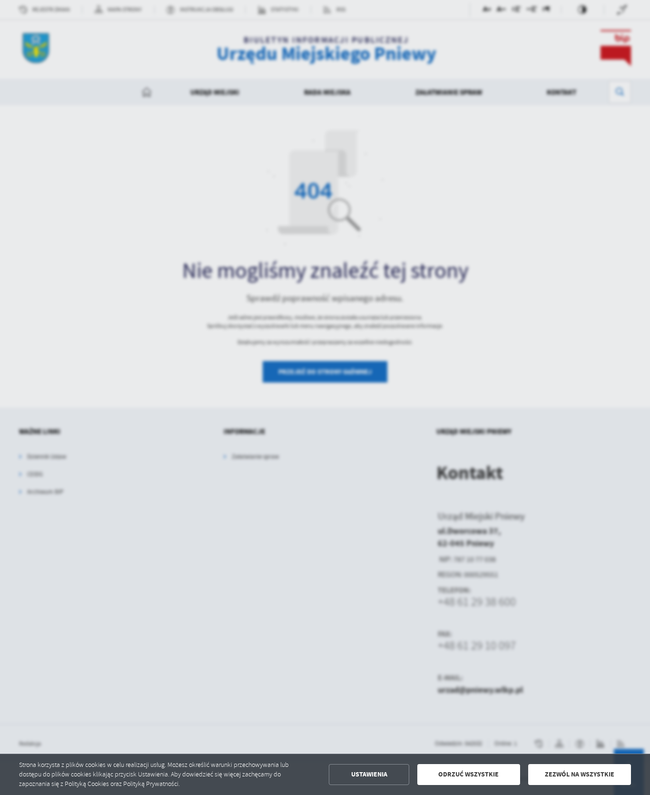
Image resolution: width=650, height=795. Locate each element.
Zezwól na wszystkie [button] (579, 774)
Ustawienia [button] (369, 774)
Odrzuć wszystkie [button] (468, 774)
